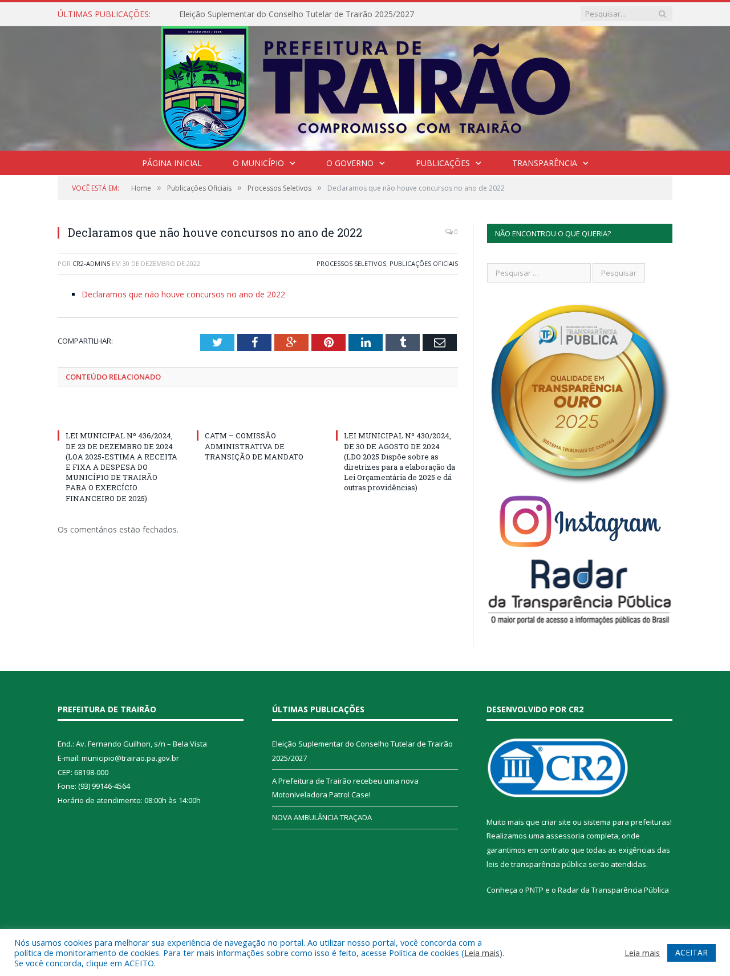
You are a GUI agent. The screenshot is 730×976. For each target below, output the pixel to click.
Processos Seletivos (351, 263)
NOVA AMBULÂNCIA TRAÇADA (322, 817)
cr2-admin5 (91, 263)
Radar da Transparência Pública (613, 890)
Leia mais (482, 952)
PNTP (534, 890)
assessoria (565, 835)
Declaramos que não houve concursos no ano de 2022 (183, 294)
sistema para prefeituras (626, 822)
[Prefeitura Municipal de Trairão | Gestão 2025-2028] (365, 85)
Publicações (443, 163)
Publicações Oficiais (424, 263)
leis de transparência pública (536, 864)
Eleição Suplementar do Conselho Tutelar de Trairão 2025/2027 (296, 14)
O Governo (350, 163)
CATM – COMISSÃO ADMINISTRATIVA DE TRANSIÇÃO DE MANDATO (254, 445)
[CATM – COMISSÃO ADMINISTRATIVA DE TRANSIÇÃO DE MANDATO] (258, 414)
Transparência (544, 163)
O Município (258, 163)
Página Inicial (172, 163)
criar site (556, 822)
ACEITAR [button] (691, 952)
